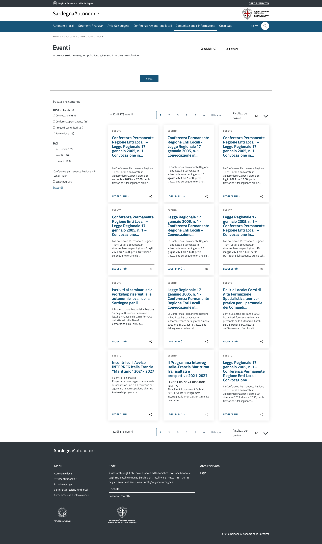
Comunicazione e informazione (195, 25)
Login (203, 473)
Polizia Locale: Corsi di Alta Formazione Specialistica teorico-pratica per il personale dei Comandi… (242, 298)
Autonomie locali (63, 25)
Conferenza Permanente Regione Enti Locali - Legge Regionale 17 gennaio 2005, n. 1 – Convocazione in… (188, 146)
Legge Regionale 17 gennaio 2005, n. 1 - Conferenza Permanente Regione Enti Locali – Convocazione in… (244, 225)
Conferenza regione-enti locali (152, 25)
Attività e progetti (118, 25)
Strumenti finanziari (90, 25)
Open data (225, 25)
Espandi (58, 187)
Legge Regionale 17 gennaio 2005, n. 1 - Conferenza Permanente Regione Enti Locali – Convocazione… (188, 225)
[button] (265, 26)
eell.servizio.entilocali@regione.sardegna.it (149, 482)
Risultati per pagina (240, 115)
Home (56, 36)
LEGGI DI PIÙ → (121, 196)
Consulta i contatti (119, 496)
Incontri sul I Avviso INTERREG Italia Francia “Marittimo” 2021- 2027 (133, 366)
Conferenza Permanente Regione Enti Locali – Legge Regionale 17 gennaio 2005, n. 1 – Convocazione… (133, 225)
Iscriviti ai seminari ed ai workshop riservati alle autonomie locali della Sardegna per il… (132, 296)
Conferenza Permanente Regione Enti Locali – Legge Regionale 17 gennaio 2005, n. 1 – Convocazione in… (133, 146)
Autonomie (76, 13)
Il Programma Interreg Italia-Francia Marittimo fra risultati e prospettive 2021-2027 (188, 369)
